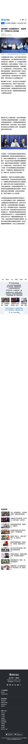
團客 (26, 279)
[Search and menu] (25, 19)
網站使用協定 (4, 704)
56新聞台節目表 (4, 694)
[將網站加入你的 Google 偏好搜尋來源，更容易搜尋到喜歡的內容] (14, 312)
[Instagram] (15, 685)
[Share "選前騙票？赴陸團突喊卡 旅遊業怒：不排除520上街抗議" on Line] (23, 19)
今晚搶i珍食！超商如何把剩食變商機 (14, 294)
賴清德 (21, 279)
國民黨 (7, 279)
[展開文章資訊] (25, 34)
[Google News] (20, 685)
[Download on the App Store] (9, 734)
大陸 (12, 279)
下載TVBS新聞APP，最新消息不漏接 (14, 308)
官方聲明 (3, 727)
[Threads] (12, 685)
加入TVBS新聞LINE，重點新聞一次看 (14, 310)
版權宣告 (3, 706)
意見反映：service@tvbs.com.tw (14, 680)
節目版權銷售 (4, 721)
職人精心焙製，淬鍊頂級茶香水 (14, 286)
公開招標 (3, 723)
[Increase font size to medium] (20, 19)
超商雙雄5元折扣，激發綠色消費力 (14, 292)
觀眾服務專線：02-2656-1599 (14, 681)
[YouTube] (18, 685)
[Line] (10, 685)
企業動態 (3, 714)
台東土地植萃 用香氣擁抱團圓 (14, 285)
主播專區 (3, 718)
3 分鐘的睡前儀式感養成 (14, 288)
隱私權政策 (3, 700)
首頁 (2, 25)
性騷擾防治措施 (4, 702)
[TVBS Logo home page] (5, 20)
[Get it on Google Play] (18, 734)
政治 (5, 25)
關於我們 (3, 692)
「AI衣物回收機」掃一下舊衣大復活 (14, 295)
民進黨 (16, 279)
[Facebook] (7, 685)
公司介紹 (3, 712)
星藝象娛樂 (3, 720)
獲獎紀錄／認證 (4, 729)
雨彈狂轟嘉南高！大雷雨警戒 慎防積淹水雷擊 (14, 23)
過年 (3, 279)
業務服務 (3, 725)
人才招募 (3, 716)
